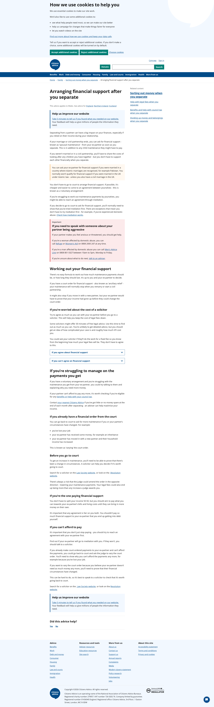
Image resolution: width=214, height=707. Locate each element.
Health (141, 74)
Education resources (88, 650)
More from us (152, 74)
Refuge (59, 243)
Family (105, 74)
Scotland (112, 106)
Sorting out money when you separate (82, 80)
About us (112, 647)
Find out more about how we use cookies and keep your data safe (81, 36)
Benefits (53, 74)
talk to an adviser (97, 258)
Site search (84, 654)
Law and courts (116, 74)
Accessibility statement (148, 647)
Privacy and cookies (146, 654)
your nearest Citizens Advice (71, 402)
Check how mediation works (70, 215)
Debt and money (72, 74)
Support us (113, 654)
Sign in (161, 60)
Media (111, 666)
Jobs (110, 681)
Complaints (113, 662)
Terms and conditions (147, 650)
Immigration (131, 74)
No (57, 626)
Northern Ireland (101, 106)
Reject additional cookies (94, 52)
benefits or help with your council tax (74, 396)
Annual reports (115, 658)
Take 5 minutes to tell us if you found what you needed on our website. (85, 118)
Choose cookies (116, 52)
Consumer (86, 74)
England (89, 106)
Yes (51, 626)
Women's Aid (71, 243)
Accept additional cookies (64, 52)
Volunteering (114, 677)
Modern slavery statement (120, 669)
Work (61, 74)
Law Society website (85, 472)
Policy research (115, 673)
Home (52, 80)
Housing (96, 74)
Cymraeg (152, 60)
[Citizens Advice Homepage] (55, 64)
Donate (105, 66)
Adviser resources (87, 647)
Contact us (113, 650)
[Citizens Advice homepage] (55, 693)
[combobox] (133, 67)
